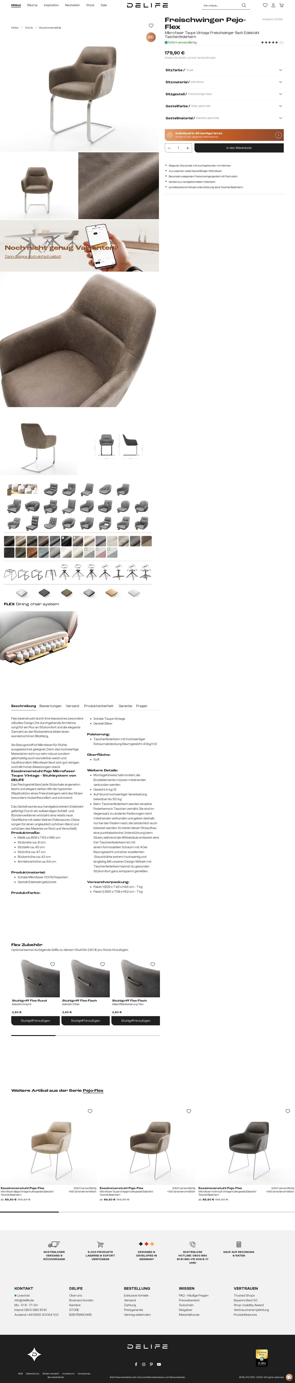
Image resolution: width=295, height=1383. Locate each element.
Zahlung (130, 1305)
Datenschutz (32, 1373)
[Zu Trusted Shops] (262, 1358)
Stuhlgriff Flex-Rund (29, 1000)
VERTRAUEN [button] (246, 1288)
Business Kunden (81, 1300)
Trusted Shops (244, 1295)
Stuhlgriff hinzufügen (35, 1021)
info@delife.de (24, 1300)
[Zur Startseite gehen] (147, 5)
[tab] (23, 706)
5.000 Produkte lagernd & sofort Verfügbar (100, 1256)
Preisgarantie (133, 1310)
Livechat (23, 1295)
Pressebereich (189, 1300)
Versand (130, 1300)
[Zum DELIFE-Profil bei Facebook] (136, 1365)
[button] (147, 1305)
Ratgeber (185, 1310)
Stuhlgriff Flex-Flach (79, 1000)
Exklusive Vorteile (136, 1295)
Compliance (84, 1373)
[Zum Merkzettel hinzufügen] (151, 25)
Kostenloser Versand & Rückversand (54, 1256)
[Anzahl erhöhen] (188, 148)
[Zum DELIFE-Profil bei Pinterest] (151, 1365)
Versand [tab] (72, 706)
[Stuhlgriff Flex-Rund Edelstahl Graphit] (35, 977)
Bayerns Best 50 (246, 1300)
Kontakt (23, 1288)
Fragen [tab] (141, 706)
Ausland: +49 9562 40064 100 (36, 1315)
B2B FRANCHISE (80, 1315)
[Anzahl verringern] (169, 148)
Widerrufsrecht (51, 1373)
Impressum (68, 1373)
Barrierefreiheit (56, 1377)
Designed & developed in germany (146, 1256)
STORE (74, 1310)
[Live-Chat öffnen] (289, 1377)
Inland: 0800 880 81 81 (30, 1310)
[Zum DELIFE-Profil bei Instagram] (143, 1365)
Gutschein (186, 1305)
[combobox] (220, 5)
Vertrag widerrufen (137, 1315)
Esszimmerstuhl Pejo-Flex (22, 1188)
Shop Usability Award (249, 1305)
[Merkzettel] (265, 5)
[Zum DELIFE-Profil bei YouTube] (159, 1365)
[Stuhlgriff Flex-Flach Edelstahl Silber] (85, 977)
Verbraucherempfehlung (251, 1310)
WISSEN (186, 1288)
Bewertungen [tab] (50, 706)
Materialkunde (189, 1315)
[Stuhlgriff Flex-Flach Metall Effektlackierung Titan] (135, 977)
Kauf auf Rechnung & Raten (238, 1254)
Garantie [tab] (125, 706)
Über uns (75, 1295)
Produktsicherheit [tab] (98, 706)
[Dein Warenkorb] (281, 5)
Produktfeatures (245, 1315)
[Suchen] (244, 5)
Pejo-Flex (93, 1091)
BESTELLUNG (137, 1288)
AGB (20, 1373)
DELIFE (76, 1288)
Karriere (75, 1305)
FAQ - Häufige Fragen (194, 1295)
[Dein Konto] (273, 5)
